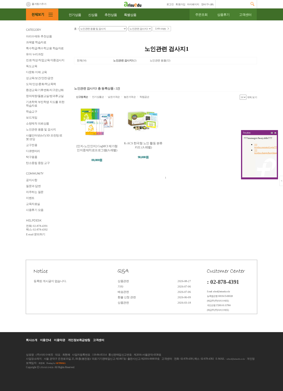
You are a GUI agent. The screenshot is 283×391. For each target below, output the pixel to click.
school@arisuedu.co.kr (236, 359)
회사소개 (31, 340)
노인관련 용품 (160, 60)
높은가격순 (130, 96)
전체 (81, 60)
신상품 (92, 15)
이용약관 (59, 340)
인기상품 (75, 15)
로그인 (170, 4)
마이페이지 (193, 4)
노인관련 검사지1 (124, 60)
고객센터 (245, 15)
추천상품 (111, 15)
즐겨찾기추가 (39, 4)
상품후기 (223, 15)
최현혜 (42, 363)
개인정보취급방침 (79, 340)
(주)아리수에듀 (47, 367)
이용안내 (45, 340)
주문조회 (201, 15)
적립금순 (144, 96)
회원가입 (180, 4)
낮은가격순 (114, 96)
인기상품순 (98, 96)
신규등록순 (82, 96)
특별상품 (130, 15)
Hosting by (56, 363)
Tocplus (247, 132)
